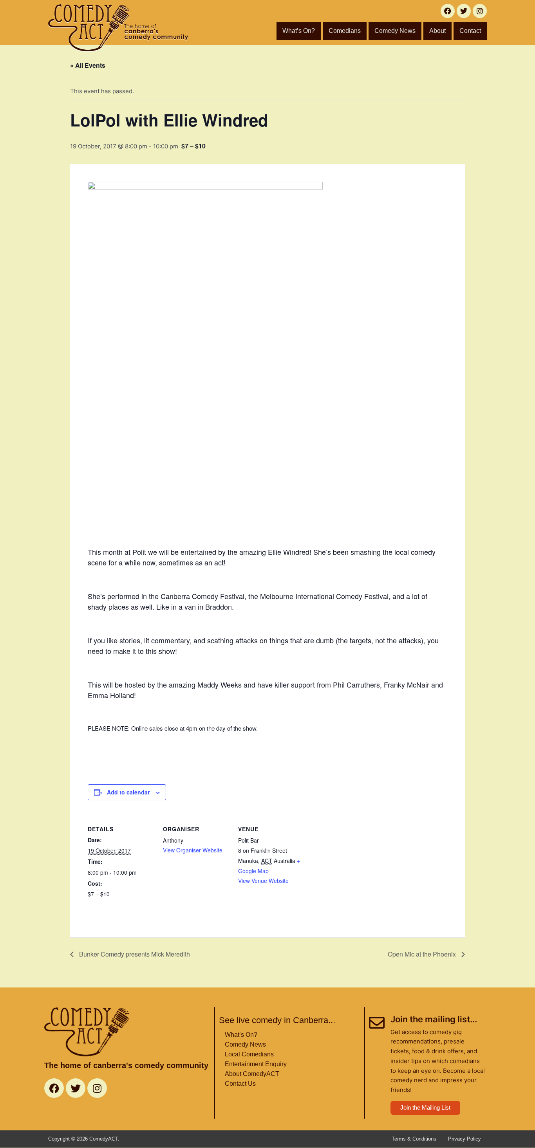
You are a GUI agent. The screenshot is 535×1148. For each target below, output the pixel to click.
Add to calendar (128, 792)
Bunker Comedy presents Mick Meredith (134, 953)
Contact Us (240, 1083)
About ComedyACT (252, 1073)
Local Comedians (249, 1054)
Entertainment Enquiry (256, 1064)
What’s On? (298, 30)
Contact (470, 30)
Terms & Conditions (414, 1139)
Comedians (345, 30)
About (437, 30)
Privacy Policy (464, 1139)
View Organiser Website (192, 850)
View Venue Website (263, 880)
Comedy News (395, 30)
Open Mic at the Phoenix (422, 953)
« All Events (87, 65)
